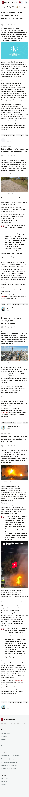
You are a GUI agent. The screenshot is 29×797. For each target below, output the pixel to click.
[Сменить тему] (21, 2)
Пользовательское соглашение (10, 755)
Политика (4, 736)
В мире (3, 746)
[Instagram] (2, 25)
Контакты (4, 781)
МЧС (19, 422)
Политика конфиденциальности (10, 759)
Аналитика (4, 739)
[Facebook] (12, 25)
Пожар (25, 422)
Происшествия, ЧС (8, 135)
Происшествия (5, 733)
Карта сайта (4, 778)
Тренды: (3, 7)
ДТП (8, 304)
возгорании (19, 680)
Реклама (3, 784)
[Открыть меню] (26, 2)
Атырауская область (8, 422)
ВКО (3, 304)
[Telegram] (8, 25)
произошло (5, 412)
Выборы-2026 (11, 7)
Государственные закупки (8, 768)
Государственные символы (9, 762)
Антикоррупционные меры (9, 765)
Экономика (4, 743)
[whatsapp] (5, 25)
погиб (3, 296)
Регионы (20, 135)
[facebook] (11, 723)
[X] (15, 25)
